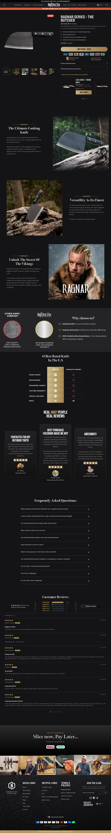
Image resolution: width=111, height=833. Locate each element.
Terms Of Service (66, 796)
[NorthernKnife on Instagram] (90, 798)
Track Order (26, 806)
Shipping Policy (66, 789)
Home (24, 787)
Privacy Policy (65, 799)
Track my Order (82, 5)
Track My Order (47, 787)
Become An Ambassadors (50, 797)
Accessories (26, 793)
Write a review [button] (91, 606)
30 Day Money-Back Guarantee (71, 69)
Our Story (26, 797)
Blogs (65, 5)
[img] (9, 620)
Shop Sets (27, 5)
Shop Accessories (38, 5)
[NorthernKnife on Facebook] (94, 798)
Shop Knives (18, 5)
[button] (65, 24)
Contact (73, 5)
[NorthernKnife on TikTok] (97, 798)
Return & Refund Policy (68, 793)
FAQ (69, 5)
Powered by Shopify (67, 831)
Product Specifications (68, 63)
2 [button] (53, 712)
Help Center (45, 800)
